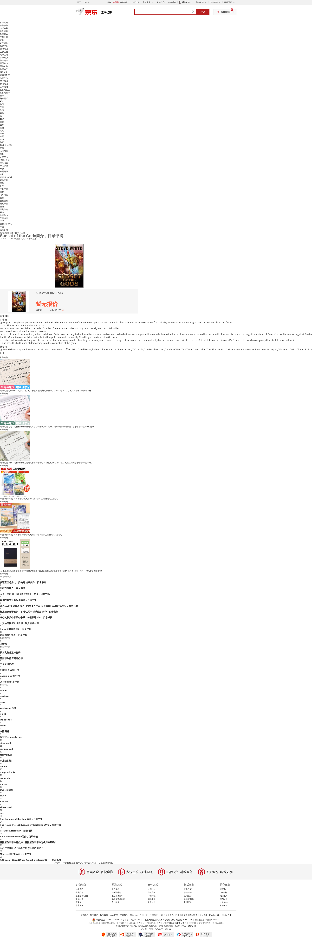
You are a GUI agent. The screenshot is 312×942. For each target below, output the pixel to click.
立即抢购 (4, 393)
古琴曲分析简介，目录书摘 (13, 635)
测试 (2, 227)
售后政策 (188, 889)
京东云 (168, 929)
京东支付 (159, 929)
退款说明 (188, 896)
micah (3, 690)
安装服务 (4, 25)
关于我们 (84, 915)
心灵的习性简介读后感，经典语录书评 (19, 623)
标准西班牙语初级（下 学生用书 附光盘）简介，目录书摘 (29, 611)
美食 (2, 122)
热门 (2, 104)
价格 (69, 863)
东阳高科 (4, 731)
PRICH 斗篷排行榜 (9, 670)
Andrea (4, 801)
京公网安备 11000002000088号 (110, 920)
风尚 (2, 113)
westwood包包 (8, 708)
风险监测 (183, 915)
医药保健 (4, 209)
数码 (2, 119)
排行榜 (64, 863)
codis (3, 725)
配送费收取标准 (118, 899)
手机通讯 (4, 218)
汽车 (2, 133)
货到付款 (152, 889)
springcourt (6, 749)
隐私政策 (193, 915)
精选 (2, 101)
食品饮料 (4, 201)
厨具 (2, 154)
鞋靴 (2, 206)
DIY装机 (223, 892)
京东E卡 (223, 899)
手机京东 (186, 2)
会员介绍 (79, 892)
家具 (2, 174)
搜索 (202, 11)
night (3, 714)
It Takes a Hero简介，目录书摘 (16, 830)
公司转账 (152, 902)
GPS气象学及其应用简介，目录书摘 (18, 600)
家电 (2, 139)
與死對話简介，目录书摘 (12, 588)
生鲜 (2, 198)
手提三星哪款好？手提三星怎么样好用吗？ (21, 848)
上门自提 (115, 889)
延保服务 (224, 896)
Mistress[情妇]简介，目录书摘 (16, 854)
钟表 (2, 212)
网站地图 (109, 863)
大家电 (78, 902)
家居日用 (4, 171)
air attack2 (6, 743)
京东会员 (161, 2)
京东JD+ (223, 905)
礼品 (2, 186)
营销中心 (134, 915)
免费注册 (124, 2)
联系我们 (94, 915)
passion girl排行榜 (10, 676)
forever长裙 (6, 754)
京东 (97, 13)
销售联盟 (164, 915)
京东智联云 (85, 863)
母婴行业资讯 (6, 224)
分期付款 (152, 896)
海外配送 (115, 902)
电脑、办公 (5, 160)
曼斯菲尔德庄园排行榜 (11, 658)
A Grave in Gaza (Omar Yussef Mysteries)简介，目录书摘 (30, 860)
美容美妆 (4, 52)
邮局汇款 (152, 899)
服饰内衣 (4, 163)
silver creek (6, 807)
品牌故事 (4, 37)
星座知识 (4, 81)
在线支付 (152, 892)
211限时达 (116, 892)
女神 (2, 125)
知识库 (93, 863)
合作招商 (114, 915)
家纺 (2, 168)
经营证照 (192, 926)
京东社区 (173, 915)
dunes (3, 784)
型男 (2, 128)
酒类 (2, 183)
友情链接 (154, 915)
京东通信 (224, 902)
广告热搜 (101, 863)
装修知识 (4, 57)
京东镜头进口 (7, 760)
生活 (2, 110)
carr (2, 813)
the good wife (7, 772)
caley (3, 795)
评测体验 (4, 43)
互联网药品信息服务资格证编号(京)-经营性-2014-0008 (168, 920)
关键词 (57, 863)
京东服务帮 (5, 75)
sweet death (6, 789)
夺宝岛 (223, 889)
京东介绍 (4, 230)
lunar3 (3, 766)
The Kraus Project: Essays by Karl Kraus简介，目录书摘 (30, 825)
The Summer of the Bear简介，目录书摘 (21, 819)
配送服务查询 (117, 896)
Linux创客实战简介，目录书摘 (15, 629)
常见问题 (4, 31)
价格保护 (188, 892)
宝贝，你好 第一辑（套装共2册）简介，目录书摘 (25, 594)
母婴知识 (4, 63)
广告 (2, 148)
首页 (11, 233)
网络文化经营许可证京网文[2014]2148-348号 (166, 923)
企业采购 (172, 2)
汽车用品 (4, 195)
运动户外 (4, 72)
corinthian (5, 778)
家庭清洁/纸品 (6, 177)
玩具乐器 (4, 204)
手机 (2, 107)
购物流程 (79, 889)
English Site (214, 915)
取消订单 (188, 902)
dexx (2, 702)
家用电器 (4, 151)
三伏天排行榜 (7, 664)
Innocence (6, 719)
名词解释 (4, 28)
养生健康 (4, 60)
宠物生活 (4, 157)
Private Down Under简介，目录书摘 (19, 836)
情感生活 (4, 78)
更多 (2, 40)
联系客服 (79, 905)
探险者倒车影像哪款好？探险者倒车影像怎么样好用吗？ (28, 842)
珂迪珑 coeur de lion (11, 737)
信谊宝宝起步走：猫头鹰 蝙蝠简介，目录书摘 (23, 582)
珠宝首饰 (4, 215)
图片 (78, 863)
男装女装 (4, 66)
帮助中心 (4, 46)
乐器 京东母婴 (6, 145)
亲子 (2, 116)
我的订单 (135, 2)
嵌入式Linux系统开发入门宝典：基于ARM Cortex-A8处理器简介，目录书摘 (39, 605)
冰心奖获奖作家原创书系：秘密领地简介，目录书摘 (26, 617)
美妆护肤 (4, 189)
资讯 (2, 95)
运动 (2, 130)
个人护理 (4, 166)
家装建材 (4, 180)
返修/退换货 (189, 899)
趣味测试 (4, 98)
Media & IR (227, 915)
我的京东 (146, 2)
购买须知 (4, 34)
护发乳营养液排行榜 (10, 652)
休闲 (2, 142)
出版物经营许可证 (136, 923)
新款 (73, 863)
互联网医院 (5, 90)
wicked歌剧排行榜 (9, 681)
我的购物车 (226, 12)
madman (4, 696)
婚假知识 (4, 84)
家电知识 (4, 49)
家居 (2, 136)
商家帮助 (124, 915)
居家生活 (4, 55)
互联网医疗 (5, 93)
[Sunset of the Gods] (69, 265)
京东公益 (203, 915)
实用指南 (4, 22)
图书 (2, 221)
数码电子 (4, 69)
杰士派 (3, 643)
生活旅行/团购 (82, 896)
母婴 (2, 192)
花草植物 (4, 87)
